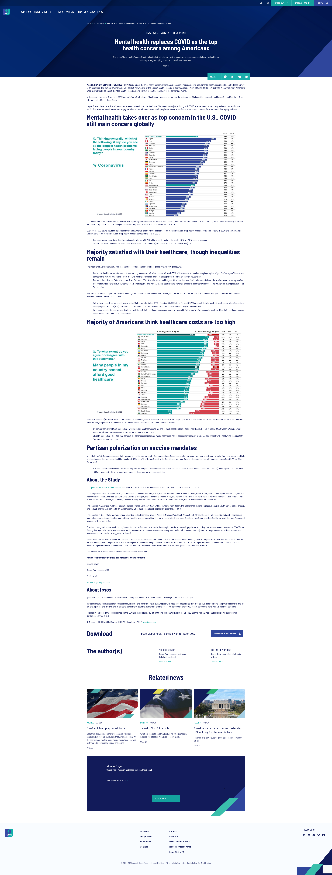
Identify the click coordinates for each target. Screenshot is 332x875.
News (60, 11)
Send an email (165, 661)
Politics (90, 723)
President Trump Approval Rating (106, 728)
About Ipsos (96, 11)
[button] (261, 3)
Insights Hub (41, 11)
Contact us (323, 3)
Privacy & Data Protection (175, 863)
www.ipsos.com (149, 621)
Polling (197, 723)
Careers (69, 11)
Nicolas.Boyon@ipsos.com (98, 582)
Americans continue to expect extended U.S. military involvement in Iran (217, 730)
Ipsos (89, 23)
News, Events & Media (179, 841)
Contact (144, 846)
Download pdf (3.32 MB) (225, 633)
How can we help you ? (116, 780)
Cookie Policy (192, 863)
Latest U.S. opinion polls (154, 728)
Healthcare (152, 33)
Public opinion (179, 33)
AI (51, 11)
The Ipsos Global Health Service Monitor (104, 487)
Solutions (26, 11)
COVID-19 (165, 33)
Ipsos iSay (279, 3)
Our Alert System (204, 863)
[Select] (268, 3)
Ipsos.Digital (301, 3)
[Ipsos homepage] (7, 12)
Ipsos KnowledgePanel (180, 846)
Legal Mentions (158, 863)
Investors (82, 11)
